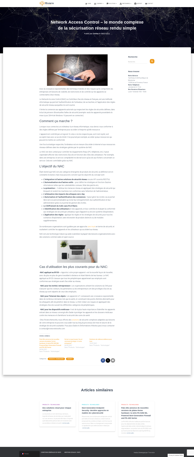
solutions (75, 320)
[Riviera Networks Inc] (46, 3)
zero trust (92, 226)
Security (69, 358)
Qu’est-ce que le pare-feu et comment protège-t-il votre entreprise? (73, 341)
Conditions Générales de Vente (51, 452)
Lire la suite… (66, 423)
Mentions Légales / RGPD (72, 452)
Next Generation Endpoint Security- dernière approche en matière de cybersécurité (95, 410)
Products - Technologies (56, 358)
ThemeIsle (151, 452)
